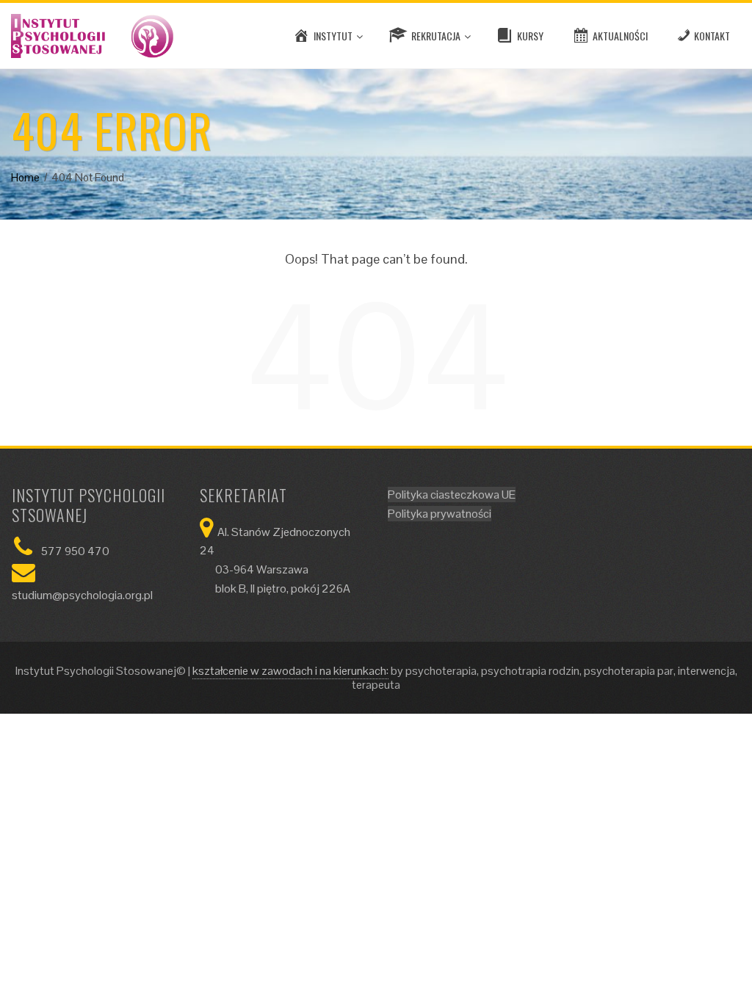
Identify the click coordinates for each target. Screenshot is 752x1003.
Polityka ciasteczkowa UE (452, 494)
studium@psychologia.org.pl (82, 595)
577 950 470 (75, 551)
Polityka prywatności (439, 513)
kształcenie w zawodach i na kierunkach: (290, 670)
